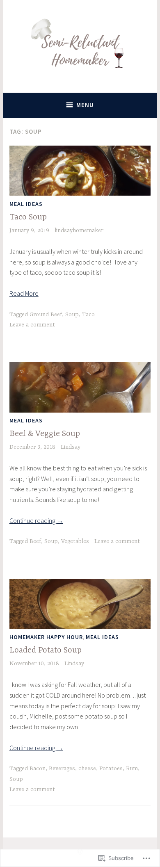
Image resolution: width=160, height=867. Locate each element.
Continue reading (36, 520)
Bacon (38, 768)
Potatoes (111, 768)
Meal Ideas (26, 204)
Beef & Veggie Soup (44, 433)
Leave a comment (32, 325)
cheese (87, 768)
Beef (35, 541)
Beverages (62, 768)
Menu (85, 105)
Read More (24, 293)
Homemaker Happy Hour (46, 637)
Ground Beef (46, 314)
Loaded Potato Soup (45, 650)
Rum (132, 768)
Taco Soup (28, 217)
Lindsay (70, 447)
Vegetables (75, 541)
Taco (88, 314)
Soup (72, 314)
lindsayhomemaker (79, 230)
